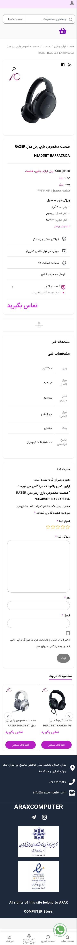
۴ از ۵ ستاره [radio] (53, 527)
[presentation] (7, 716)
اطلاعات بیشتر (56, 745)
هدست (46, 46)
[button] (13, 69)
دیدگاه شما (62, 537)
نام (67, 598)
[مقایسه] (63, 65)
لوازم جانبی (60, 46)
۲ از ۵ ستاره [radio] (63, 527)
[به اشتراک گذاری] (70, 65)
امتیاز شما (63, 521)
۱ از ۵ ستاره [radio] (68, 527)
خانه (72, 46)
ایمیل (66, 615)
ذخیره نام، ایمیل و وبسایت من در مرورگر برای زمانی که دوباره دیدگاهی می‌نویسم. (40, 643)
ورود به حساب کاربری (72, 3)
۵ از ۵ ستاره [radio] (48, 527)
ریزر (51, 171)
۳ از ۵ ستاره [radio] (58, 527)
